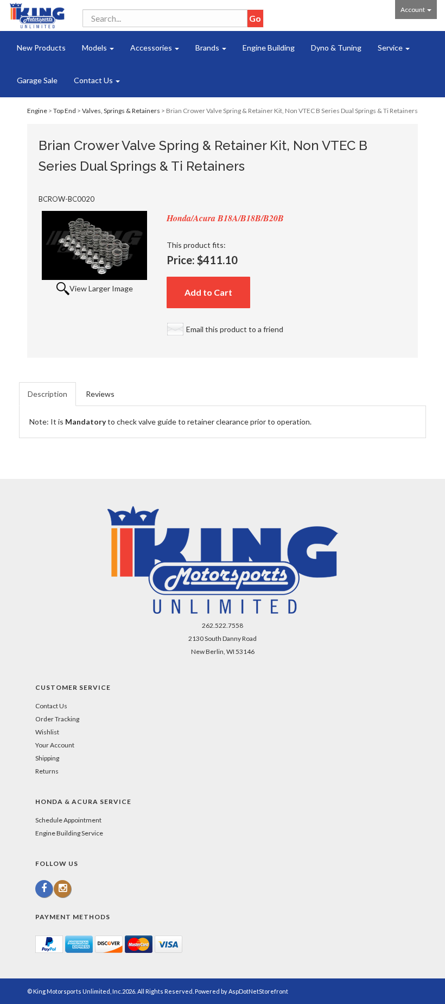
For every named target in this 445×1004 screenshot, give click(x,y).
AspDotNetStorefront (258, 991)
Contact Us (94, 80)
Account (413, 9)
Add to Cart (208, 292)
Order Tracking (57, 719)
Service (391, 47)
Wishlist (47, 732)
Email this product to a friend (234, 329)
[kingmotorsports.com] (37, 15)
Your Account (54, 745)
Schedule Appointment (68, 820)
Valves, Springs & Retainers (121, 111)
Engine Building (269, 47)
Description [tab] (47, 393)
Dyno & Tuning (336, 47)
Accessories (152, 47)
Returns (47, 771)
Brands (208, 47)
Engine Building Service (69, 833)
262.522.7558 (222, 625)
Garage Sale (37, 80)
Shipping (47, 758)
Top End (64, 111)
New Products (41, 47)
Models (95, 47)
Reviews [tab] (100, 393)
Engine (37, 111)
